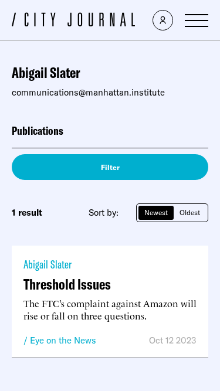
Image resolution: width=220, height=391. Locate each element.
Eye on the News (63, 340)
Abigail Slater (47, 264)
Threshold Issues (67, 284)
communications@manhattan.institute (88, 92)
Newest (156, 212)
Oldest (190, 212)
